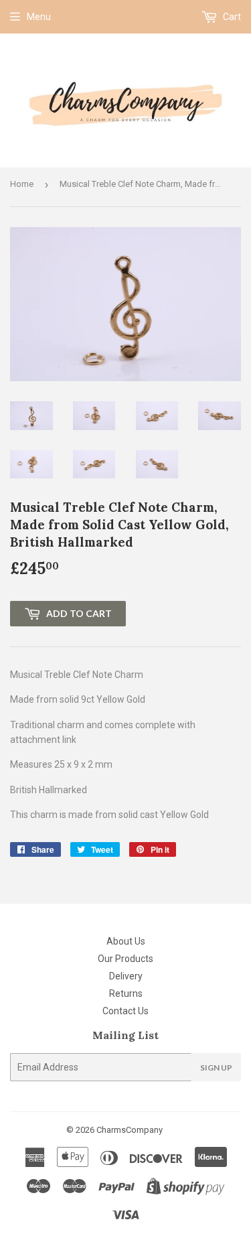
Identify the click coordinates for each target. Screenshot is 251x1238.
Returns (126, 993)
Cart (231, 16)
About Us (125, 941)
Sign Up (216, 1067)
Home (21, 184)
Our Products (125, 958)
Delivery (126, 976)
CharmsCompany (129, 1130)
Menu (39, 16)
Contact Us (125, 1011)
